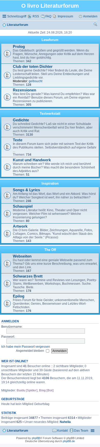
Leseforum (50, 40)
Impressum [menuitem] (65, 16)
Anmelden (10, 321)
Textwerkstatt (50, 113)
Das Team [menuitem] (81, 430)
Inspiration (50, 183)
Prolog (19, 47)
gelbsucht (35, 81)
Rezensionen (24, 90)
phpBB (36, 438)
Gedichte (21, 120)
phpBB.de (69, 441)
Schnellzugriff (16, 16)
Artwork (20, 226)
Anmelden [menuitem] (90, 16)
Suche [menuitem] (95, 25)
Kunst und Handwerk (32, 160)
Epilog (18, 296)
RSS (36, 16)
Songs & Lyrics (26, 190)
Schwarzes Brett (28, 276)
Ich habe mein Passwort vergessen (25, 346)
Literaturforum (17, 430)
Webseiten (22, 256)
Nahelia (65, 422)
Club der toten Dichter (33, 67)
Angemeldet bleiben (30, 351)
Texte (17, 140)
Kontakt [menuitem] (62, 430)
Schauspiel (23, 206)
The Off (50, 250)
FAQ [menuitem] (48, 16)
